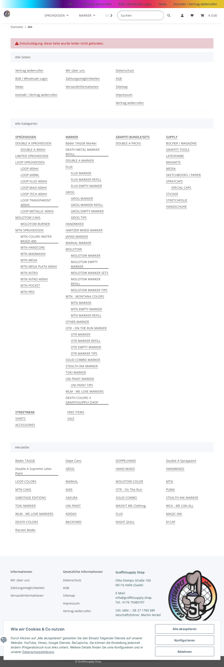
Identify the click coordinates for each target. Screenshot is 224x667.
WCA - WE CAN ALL (179, 506)
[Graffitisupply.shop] (16, 13)
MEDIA (171, 168)
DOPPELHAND (126, 461)
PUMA (170, 489)
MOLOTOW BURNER (35, 224)
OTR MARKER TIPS (84, 353)
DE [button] (70, 4)
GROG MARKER (82, 198)
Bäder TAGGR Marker (81, 143)
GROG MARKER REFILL (87, 205)
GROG (70, 192)
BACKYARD (73, 522)
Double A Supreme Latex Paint (33, 471)
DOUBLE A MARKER (80, 160)
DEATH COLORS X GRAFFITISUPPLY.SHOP (82, 400)
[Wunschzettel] (192, 15)
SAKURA (71, 497)
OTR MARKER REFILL (85, 341)
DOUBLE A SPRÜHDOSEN (33, 143)
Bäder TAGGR (25, 461)
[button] (182, 15)
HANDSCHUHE (176, 206)
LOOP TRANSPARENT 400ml (36, 202)
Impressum (124, 95)
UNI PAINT (73, 506)
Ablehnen (184, 651)
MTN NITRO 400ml (34, 279)
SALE (70, 418)
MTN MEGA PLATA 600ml (39, 266)
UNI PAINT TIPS (82, 385)
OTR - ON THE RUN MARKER (86, 328)
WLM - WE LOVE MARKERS (85, 391)
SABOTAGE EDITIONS (30, 497)
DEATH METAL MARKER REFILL (83, 151)
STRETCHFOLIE (176, 200)
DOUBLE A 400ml (33, 149)
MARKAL (72, 481)
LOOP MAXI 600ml (34, 187)
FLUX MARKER (81, 173)
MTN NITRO (29, 273)
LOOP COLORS (25, 481)
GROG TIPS (79, 217)
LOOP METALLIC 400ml (37, 211)
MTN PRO (28, 292)
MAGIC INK (174, 514)
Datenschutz (125, 70)
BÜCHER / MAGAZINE (181, 143)
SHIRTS (20, 418)
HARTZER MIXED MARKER (84, 230)
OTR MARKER (80, 334)
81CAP (170, 522)
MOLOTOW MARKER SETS (89, 273)
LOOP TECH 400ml (34, 194)
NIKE (69, 489)
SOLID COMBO (126, 497)
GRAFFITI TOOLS (177, 149)
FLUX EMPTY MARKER (86, 186)
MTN (169, 481)
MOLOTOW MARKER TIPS (89, 290)
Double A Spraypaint (181, 461)
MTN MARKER (81, 303)
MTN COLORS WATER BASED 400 (36, 238)
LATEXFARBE (175, 156)
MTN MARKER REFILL (86, 315)
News (163, 4)
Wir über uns (75, 70)
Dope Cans (73, 461)
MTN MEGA (29, 260)
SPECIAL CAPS (181, 187)
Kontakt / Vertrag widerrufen (195, 4)
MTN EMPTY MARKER (86, 309)
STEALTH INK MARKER (82, 366)
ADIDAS (71, 514)
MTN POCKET (30, 285)
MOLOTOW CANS (27, 217)
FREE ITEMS (75, 412)
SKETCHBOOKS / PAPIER (183, 175)
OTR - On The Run (129, 489)
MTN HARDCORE (33, 247)
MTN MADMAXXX (33, 254)
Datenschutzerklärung (38, 652)
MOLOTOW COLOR (129, 481)
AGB (119, 78)
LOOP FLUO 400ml (34, 181)
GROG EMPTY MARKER (87, 211)
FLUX (69, 167)
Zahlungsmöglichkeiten (83, 78)
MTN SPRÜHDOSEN (29, 230)
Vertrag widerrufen (97, 4)
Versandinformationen (82, 87)
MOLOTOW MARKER (85, 255)
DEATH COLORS (26, 522)
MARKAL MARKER (78, 243)
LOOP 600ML (30, 175)
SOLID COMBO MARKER (83, 360)
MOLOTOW (74, 249)
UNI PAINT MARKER (80, 379)
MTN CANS (23, 489)
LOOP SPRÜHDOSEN (30, 162)
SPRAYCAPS (174, 181)
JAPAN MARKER (77, 236)
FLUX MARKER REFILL (86, 179)
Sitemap (122, 87)
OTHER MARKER (77, 322)
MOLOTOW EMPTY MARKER (84, 264)
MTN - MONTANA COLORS (85, 296)
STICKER (172, 194)
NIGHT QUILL (125, 522)
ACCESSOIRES (25, 425)
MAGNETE (173, 162)
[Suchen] (169, 15)
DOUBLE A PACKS (128, 143)
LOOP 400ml (29, 168)
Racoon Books (25, 530)
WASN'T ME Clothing (131, 506)
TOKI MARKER (76, 372)
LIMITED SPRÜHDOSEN (31, 156)
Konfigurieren (184, 640)
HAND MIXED (125, 469)
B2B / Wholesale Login (135, 4)
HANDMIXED (75, 224)
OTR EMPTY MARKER (86, 347)
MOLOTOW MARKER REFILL (85, 281)
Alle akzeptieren (185, 629)
